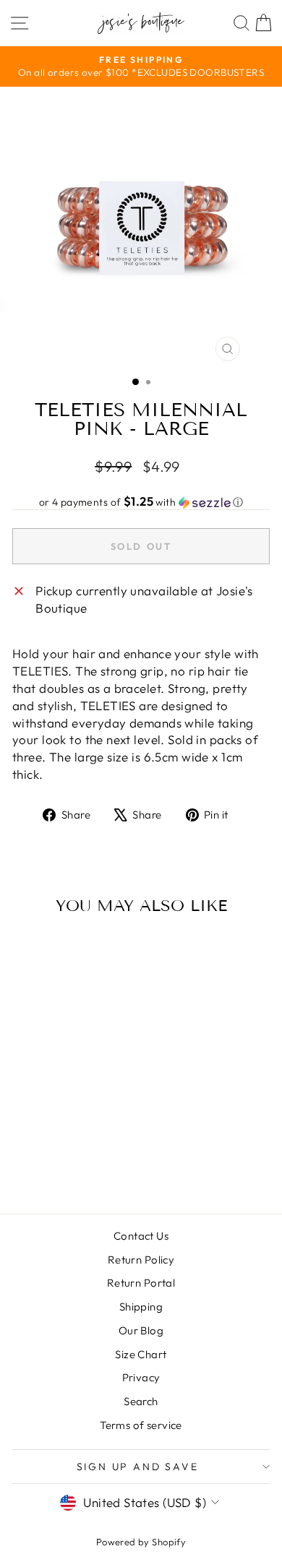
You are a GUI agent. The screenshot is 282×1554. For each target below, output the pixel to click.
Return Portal (141, 1283)
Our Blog (141, 1330)
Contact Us (141, 1236)
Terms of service (141, 1425)
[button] (141, 502)
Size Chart (140, 1354)
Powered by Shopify (141, 1541)
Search (141, 1401)
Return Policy (141, 1259)
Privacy (141, 1377)
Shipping (141, 1306)
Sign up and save (138, 1466)
